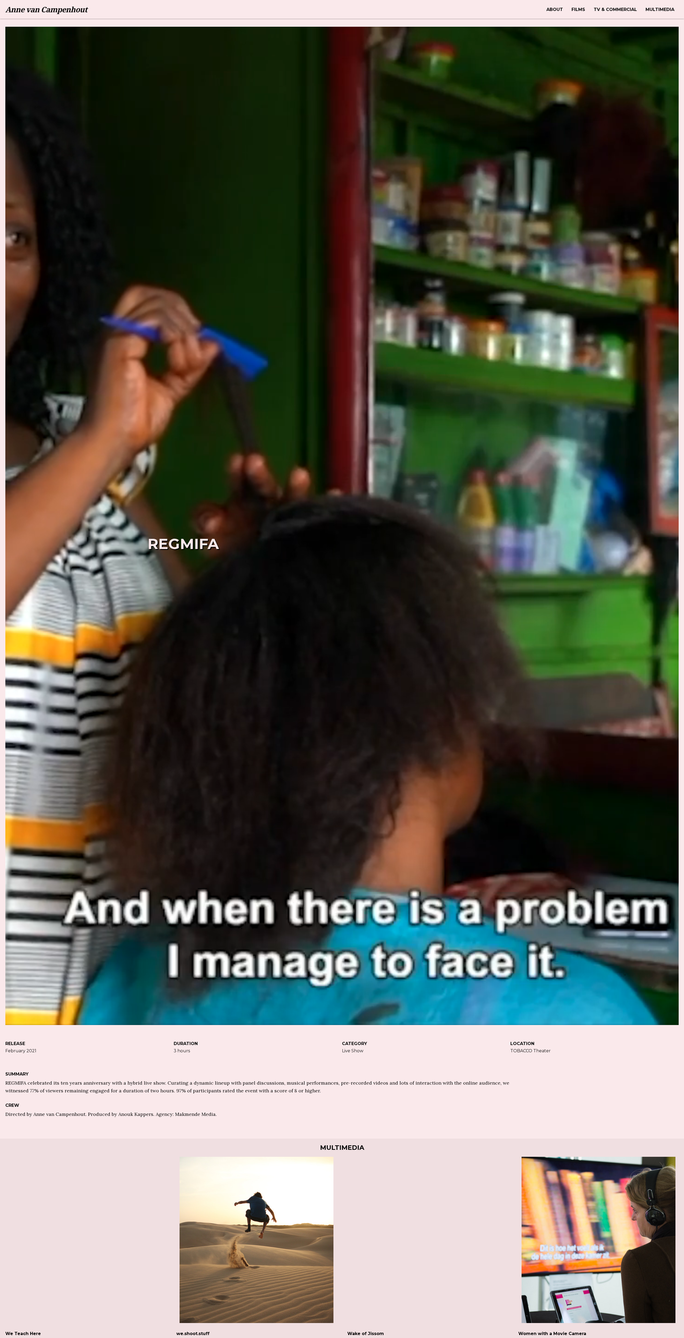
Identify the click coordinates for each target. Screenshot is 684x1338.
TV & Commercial (615, 9)
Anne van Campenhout (46, 9)
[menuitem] (554, 9)
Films (578, 9)
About (554, 9)
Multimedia (660, 9)
